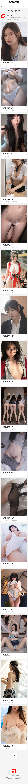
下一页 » (14, 756)
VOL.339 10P (8, 564)
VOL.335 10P (8, 746)
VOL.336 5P (8, 700)
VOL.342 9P (8, 427)
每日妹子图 (14, 2)
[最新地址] (12, 10)
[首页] (9, 10)
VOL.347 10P (8, 199)
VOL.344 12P (8, 336)
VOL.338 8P (8, 609)
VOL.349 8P (8, 108)
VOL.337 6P (8, 655)
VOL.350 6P (8, 62)
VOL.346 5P (8, 245)
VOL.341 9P (8, 472)
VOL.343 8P (8, 381)
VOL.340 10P (8, 518)
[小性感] (15, 10)
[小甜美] (19, 10)
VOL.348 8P (8, 154)
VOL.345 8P (8, 290)
